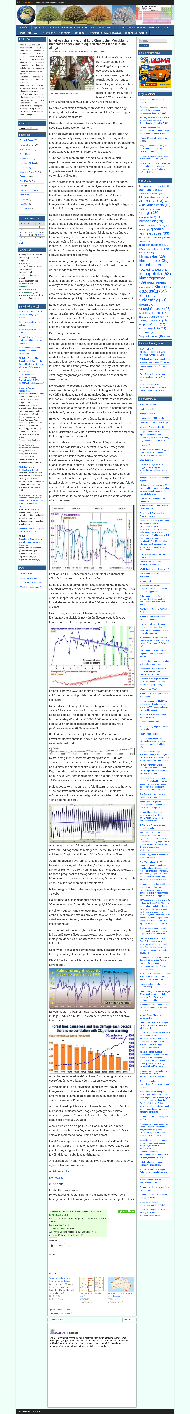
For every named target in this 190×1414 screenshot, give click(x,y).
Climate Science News (149, 722)
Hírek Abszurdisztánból (136, 32)
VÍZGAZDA (146, 332)
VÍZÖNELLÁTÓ (146, 460)
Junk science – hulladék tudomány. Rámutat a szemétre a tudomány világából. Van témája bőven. (155, 976)
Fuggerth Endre (26, 140)
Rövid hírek (79, 32)
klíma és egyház (146, 287)
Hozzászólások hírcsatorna (31, 582)
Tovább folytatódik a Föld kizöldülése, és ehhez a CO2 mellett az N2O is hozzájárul (152, 352)
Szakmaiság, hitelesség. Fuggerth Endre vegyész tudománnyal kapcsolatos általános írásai (154, 452)
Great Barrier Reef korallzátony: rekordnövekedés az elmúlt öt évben (153, 377)
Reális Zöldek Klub (148, 409)
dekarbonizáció (156, 205)
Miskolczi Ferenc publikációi (152, 427)
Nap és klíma (147, 317)
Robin (22, 186)
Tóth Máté (24, 204)
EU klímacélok (151, 219)
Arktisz (163, 185)
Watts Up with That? (148, 689)
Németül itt (56, 1177)
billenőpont (146, 197)
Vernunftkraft (145, 581)
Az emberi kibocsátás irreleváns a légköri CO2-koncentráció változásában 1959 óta (154, 110)
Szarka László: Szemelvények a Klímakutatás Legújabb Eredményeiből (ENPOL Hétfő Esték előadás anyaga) (31, 377)
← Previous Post (56, 1320)
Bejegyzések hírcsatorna (30, 578)
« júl (21, 243)
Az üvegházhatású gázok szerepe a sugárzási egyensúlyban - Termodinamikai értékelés (154, 120)
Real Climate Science (149, 734)
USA (160, 328)
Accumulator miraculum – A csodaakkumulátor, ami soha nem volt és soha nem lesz (154, 131)
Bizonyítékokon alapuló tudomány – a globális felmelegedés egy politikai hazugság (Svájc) (154, 682)
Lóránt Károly (25, 167)
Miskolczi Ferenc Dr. (28, 172)
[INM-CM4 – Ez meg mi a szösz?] (91, 1284)
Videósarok (64, 32)
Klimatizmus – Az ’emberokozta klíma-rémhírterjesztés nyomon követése (153, 1008)
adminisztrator (58, 51)
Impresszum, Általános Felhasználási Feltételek (72, 27)
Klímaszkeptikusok (148, 404)
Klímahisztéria (146, 445)
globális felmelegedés (154, 231)
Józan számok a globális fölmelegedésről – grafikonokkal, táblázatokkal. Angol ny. (154, 805)
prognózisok (154, 324)
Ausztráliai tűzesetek (63, 1313)
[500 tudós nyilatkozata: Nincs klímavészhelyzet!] (63, 1289)
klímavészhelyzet (157, 283)
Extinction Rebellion (148, 225)
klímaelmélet (154, 260)
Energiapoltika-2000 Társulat (152, 418)
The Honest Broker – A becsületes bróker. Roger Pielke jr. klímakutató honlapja (155, 1084)
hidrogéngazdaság (154, 244)
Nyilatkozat (39, 27)
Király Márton (25, 154)
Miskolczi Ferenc (153, 312)
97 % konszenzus (147, 186)
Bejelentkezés (26, 573)
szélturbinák (25, 195)
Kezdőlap (24, 27)
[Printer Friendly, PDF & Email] (126, 1211)
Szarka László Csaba (29, 190)
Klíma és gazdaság (155, 288)
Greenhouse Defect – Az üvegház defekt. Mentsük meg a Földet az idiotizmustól (154, 1025)
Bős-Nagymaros (160, 197)
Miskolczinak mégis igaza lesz (153, 100)
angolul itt (63, 1171)
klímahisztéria (152, 266)
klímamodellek (157, 269)
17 (21, 235)
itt (73, 1235)
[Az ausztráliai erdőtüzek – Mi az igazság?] (121, 1284)
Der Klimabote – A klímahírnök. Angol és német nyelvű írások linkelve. (153, 654)
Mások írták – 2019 (108, 27)
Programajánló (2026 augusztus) (105, 32)
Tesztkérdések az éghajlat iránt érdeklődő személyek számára (30, 340)
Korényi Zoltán (26, 158)
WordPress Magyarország (31, 587)
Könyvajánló (49, 32)
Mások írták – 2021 (29, 32)
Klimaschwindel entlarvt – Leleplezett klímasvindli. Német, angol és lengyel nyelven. (153, 589)
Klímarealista (25, 2)
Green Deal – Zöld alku (152, 237)
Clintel (143, 201)
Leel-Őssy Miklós (27, 163)
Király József (86, 51)
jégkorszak (157, 249)
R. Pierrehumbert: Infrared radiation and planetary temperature (30, 351)
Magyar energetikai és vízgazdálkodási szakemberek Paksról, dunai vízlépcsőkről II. (153, 387)
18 (25, 235)
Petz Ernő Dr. (25, 181)
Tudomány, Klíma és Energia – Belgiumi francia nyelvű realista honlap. (153, 1172)
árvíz (167, 336)
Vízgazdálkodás (151, 336)
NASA (159, 317)
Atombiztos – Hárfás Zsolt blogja (154, 423)
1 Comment (101, 51)
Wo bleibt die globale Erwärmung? (154, 569)
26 (28, 238)
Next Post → (129, 1320)
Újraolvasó (24, 208)
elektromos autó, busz (151, 209)
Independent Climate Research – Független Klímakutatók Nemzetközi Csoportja (154, 671)
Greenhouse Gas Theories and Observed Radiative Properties (30, 542)
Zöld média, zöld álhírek (133, 27)
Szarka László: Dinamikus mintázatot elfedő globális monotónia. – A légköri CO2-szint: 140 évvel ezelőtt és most (31, 501)
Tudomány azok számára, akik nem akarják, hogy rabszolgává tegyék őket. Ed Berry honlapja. (153, 931)
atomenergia (151, 189)
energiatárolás (147, 217)
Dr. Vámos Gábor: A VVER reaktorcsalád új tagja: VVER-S (30, 314)
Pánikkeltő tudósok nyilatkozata (153, 138)
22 (39, 235)
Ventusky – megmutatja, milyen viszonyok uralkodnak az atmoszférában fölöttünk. (153, 1212)
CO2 (156, 201)
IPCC (145, 248)
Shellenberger (146, 329)
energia (149, 213)
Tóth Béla (24, 199)
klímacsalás (152, 256)
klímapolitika (155, 273)
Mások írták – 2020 (158, 27)
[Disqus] (92, 1365)
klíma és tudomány (152, 297)
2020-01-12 (72, 51)
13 (32, 232)
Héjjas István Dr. (27, 145)
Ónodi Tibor (25, 177)
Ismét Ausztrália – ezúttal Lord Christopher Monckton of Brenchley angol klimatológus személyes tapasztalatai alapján (89, 44)
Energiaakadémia (147, 414)
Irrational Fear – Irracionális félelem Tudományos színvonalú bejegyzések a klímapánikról (155, 1074)
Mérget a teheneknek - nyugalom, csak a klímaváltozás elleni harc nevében (154, 148)
